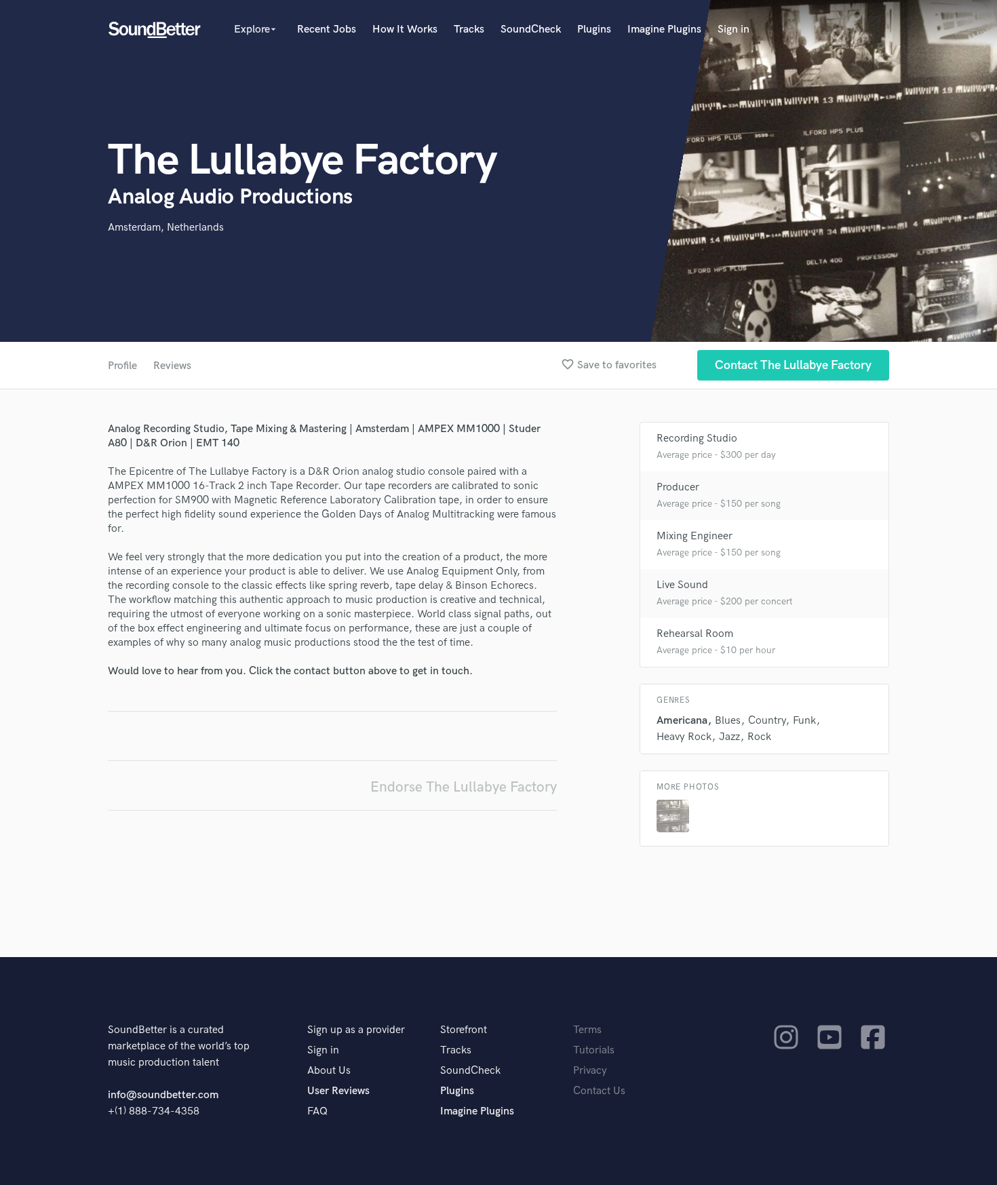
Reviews (172, 366)
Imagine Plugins (664, 29)
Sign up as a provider (356, 1030)
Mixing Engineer (694, 536)
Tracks (469, 29)
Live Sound (682, 585)
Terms (587, 1030)
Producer (678, 487)
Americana (682, 720)
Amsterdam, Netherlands (166, 227)
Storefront (463, 1030)
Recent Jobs (326, 29)
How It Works (404, 29)
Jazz (729, 737)
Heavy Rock (684, 737)
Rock (759, 737)
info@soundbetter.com (163, 1095)
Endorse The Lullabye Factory (463, 787)
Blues (728, 720)
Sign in (733, 29)
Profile (122, 366)
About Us (329, 1070)
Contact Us (599, 1091)
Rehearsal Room (695, 633)
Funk (804, 720)
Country (766, 720)
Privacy (590, 1070)
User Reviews (338, 1091)
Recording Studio (697, 438)
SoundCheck (531, 29)
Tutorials (593, 1050)
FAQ (317, 1111)
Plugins (594, 29)
